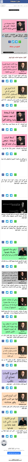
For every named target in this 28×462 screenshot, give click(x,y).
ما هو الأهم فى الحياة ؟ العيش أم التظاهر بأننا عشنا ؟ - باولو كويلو (14, 159)
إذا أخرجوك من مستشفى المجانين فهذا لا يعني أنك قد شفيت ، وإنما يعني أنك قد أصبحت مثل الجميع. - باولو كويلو (14, 286)
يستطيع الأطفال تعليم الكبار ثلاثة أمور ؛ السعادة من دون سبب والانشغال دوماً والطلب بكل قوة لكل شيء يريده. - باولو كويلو (14, 228)
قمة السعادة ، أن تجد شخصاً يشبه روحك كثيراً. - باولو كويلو (14, 125)
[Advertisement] (13, 14)
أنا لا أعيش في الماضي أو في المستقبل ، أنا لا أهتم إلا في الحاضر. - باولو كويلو (14, 100)
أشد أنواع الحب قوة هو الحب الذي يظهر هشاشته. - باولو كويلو (14, 407)
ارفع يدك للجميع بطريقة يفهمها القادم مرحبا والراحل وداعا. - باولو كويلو (14, 261)
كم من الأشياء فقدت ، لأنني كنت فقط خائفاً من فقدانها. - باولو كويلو (14, 431)
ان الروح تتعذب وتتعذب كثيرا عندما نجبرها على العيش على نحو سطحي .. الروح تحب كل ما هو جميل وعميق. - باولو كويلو (14, 181)
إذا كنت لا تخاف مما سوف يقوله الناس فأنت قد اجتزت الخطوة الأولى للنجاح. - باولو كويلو (14, 336)
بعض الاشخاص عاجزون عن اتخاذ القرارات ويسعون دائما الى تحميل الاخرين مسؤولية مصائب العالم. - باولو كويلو (14, 215)
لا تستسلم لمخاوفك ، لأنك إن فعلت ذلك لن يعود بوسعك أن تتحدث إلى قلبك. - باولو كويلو (14, 360)
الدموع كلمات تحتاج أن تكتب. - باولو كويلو (17, 384)
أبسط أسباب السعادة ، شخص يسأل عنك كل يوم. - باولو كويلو (14, 149)
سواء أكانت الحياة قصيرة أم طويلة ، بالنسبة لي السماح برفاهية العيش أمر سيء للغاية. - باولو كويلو (14, 76)
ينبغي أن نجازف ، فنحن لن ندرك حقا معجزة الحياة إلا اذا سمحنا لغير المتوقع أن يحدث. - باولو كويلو (14, 312)
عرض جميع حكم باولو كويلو (14, 453)
